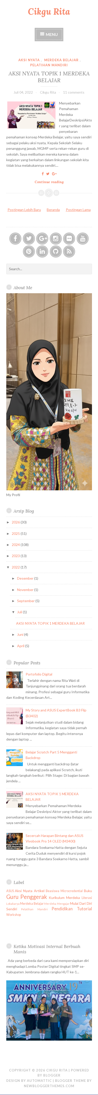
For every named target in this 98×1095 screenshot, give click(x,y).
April (21, 646)
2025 (16, 533)
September (26, 601)
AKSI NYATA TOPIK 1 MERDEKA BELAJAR (49, 76)
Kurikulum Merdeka (64, 897)
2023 (16, 556)
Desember (25, 578)
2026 (16, 522)
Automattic (39, 1081)
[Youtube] (83, 239)
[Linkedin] (42, 251)
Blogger (52, 1075)
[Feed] (69, 251)
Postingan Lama (78, 209)
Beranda (53, 209)
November (25, 589)
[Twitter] (29, 239)
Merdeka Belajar (61, 60)
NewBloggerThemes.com (49, 1086)
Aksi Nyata (29, 60)
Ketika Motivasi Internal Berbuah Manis (47, 949)
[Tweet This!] (48, 174)
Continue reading (51, 182)
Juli (20, 612)
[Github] (56, 251)
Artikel (39, 891)
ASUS (10, 891)
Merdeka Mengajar (57, 903)
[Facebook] (15, 239)
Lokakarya (13, 903)
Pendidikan (62, 908)
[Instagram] (56, 239)
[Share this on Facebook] (42, 174)
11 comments (73, 92)
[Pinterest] (29, 251)
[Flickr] (69, 239)
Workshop (13, 915)
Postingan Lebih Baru (24, 209)
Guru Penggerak (26, 896)
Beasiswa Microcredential (64, 891)
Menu (52, 34)
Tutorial (84, 908)
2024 (16, 544)
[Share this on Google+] (54, 174)
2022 (16, 567)
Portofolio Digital (39, 674)
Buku (88, 891)
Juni (20, 634)
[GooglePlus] (42, 239)
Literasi (87, 898)
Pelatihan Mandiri (49, 65)
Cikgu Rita (49, 11)
